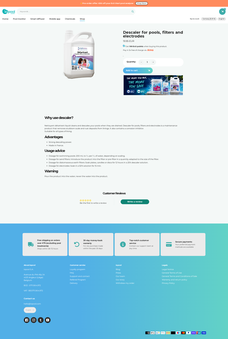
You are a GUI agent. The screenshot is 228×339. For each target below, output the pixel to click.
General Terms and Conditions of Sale (179, 276)
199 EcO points (136, 46)
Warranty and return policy (174, 280)
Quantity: (131, 62)
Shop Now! (141, 3)
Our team (120, 276)
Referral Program (78, 280)
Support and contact (80, 276)
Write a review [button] (134, 202)
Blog (118, 269)
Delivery (74, 283)
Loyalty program (77, 269)
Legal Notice (168, 269)
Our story (120, 280)
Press (118, 273)
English (222, 19)
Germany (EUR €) (209, 19)
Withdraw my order (125, 283)
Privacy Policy (168, 283)
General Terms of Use (172, 273)
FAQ (72, 273)
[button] (168, 70)
